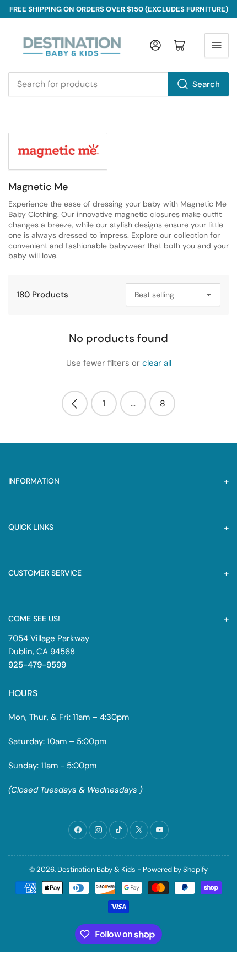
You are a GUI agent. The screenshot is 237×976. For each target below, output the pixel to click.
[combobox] (118, 84)
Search (206, 84)
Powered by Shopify (175, 869)
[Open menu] (216, 45)
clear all (156, 362)
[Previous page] (75, 403)
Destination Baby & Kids (96, 869)
